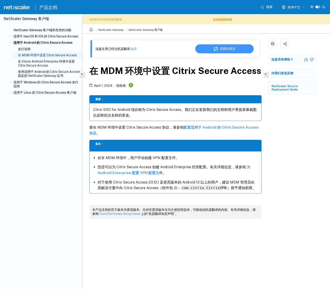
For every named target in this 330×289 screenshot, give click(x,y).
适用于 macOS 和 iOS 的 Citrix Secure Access (45, 36)
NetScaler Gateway (110, 29)
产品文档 (48, 7)
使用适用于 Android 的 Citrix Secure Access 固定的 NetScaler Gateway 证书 (49, 74)
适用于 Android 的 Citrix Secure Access (43, 42)
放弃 (134, 49)
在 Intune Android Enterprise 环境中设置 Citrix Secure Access (46, 63)
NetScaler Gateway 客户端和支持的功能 (42, 30)
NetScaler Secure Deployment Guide (285, 87)
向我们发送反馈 (282, 73)
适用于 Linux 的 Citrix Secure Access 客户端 (44, 92)
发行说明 (24, 49)
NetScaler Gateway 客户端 (146, 29)
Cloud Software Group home (119, 214)
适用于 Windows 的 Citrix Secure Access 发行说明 (45, 84)
